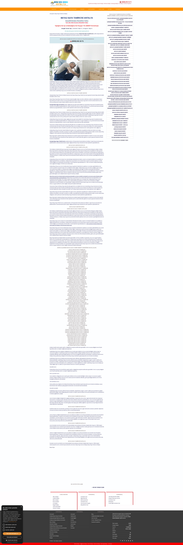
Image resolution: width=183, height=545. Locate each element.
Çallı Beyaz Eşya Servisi (120, 61)
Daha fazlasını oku (12, 521)
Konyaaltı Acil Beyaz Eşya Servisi (120, 59)
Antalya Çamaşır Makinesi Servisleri (57, 520)
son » (127, 140)
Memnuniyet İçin (84, 500)
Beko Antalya (56, 500)
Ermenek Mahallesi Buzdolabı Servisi (119, 77)
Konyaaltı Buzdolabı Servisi (120, 71)
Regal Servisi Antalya (54, 536)
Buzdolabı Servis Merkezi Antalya (120, 53)
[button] (12, 540)
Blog (92, 514)
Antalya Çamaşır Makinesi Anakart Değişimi (120, 37)
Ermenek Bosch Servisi (120, 116)
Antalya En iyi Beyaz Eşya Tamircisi (120, 41)
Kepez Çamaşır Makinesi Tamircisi (120, 57)
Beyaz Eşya (52, 447)
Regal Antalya (56, 504)
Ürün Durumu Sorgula (85, 503)
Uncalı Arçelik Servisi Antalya (120, 110)
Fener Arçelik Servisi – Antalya (120, 125)
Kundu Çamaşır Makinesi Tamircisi (120, 27)
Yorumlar (117, 9)
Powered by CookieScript (12, 542)
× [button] (21, 506)
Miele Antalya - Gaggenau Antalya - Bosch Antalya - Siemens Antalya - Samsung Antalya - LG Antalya (93, 543)
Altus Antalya (55, 496)
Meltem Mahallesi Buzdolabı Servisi (120, 83)
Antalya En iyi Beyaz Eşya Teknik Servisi (120, 29)
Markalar (52, 534)
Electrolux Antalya (53, 532)
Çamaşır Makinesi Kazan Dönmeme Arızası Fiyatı (120, 104)
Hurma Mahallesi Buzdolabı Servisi (120, 81)
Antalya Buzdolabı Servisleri (98, 516)
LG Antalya (121, 3)
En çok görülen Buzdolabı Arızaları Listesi (120, 102)
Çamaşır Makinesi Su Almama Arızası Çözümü (119, 106)
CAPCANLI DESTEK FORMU (114, 496)
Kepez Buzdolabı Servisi (120, 73)
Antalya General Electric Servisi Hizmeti (58, 528)
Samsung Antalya (114, 3)
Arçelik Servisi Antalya (92, 3)
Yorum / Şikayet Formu (96, 520)
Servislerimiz (91, 9)
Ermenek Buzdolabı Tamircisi (119, 120)
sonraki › (123, 140)
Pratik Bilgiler (72, 9)
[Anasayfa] (59, 3)
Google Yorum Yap (66, 28)
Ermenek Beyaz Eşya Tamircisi (120, 122)
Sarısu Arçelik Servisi (120, 131)
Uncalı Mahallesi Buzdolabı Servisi (120, 79)
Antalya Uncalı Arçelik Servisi (120, 112)
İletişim (110, 9)
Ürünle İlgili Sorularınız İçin (114, 503)
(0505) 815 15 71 (78, 41)
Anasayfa (54, 9)
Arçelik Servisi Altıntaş (120, 135)
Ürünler (82, 9)
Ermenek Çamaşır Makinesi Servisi (120, 118)
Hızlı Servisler (94, 518)
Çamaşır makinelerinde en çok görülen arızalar (120, 25)
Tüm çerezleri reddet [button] (12, 537)
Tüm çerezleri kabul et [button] (12, 533)
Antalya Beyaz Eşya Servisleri (56, 516)
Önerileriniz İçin (84, 501)
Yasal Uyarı (101, 9)
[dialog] (12, 524)
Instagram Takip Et (87, 28)
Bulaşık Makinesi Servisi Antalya (120, 137)
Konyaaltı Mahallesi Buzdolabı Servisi (120, 75)
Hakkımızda (62, 9)
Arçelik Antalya (56, 498)
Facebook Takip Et (77, 28)
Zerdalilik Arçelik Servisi (120, 129)
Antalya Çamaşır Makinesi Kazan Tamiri (120, 39)
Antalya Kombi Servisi (54, 530)
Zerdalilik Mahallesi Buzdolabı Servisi (120, 85)
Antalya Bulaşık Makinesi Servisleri (57, 518)
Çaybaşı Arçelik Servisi (120, 127)
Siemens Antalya (107, 3)
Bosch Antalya (100, 3)
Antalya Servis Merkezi (120, 51)
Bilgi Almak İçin (84, 498)
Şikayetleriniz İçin (84, 504)
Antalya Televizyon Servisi (114, 498)
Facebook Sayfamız (127, 3)
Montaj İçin (111, 501)
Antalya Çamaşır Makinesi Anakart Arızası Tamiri (120, 35)
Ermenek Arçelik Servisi (120, 114)
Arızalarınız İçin (84, 496)
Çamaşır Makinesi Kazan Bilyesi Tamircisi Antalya (120, 108)
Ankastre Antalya (53, 524)
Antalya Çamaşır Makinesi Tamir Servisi (120, 47)
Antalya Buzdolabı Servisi (120, 49)
